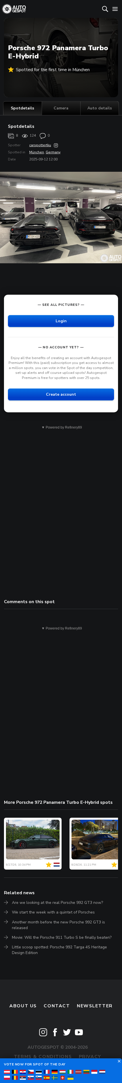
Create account (61, 394)
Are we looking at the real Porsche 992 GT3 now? (57, 902)
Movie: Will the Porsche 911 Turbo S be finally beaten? (62, 937)
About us (23, 1006)
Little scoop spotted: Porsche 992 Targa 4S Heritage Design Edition (59, 949)
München (36, 152)
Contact (57, 1006)
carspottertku (40, 145)
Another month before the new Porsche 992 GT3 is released (58, 925)
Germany (53, 152)
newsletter (95, 1006)
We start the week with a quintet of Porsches (53, 912)
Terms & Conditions (43, 1057)
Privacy (90, 1057)
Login (61, 320)
